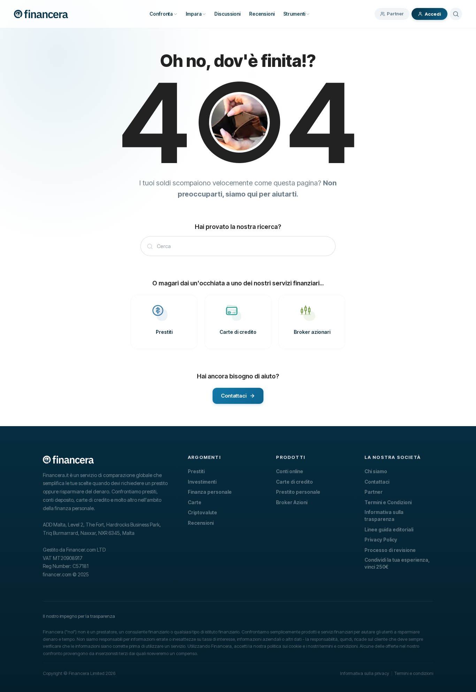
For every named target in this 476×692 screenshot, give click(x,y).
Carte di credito (294, 482)
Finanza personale (210, 492)
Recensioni (201, 523)
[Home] (41, 14)
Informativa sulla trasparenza (384, 515)
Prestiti (196, 471)
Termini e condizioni (413, 673)
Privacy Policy (380, 540)
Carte (194, 502)
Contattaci (376, 482)
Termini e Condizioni (388, 502)
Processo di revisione (390, 550)
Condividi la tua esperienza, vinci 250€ (397, 563)
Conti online (289, 471)
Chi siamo (375, 471)
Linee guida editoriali (388, 529)
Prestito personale (298, 492)
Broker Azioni (291, 502)
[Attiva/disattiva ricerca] (456, 14)
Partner (395, 13)
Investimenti (202, 482)
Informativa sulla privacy (364, 673)
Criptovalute (202, 512)
